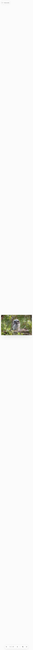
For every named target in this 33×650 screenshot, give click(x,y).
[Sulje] (26, 646)
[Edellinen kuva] (6, 646)
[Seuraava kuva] (17, 646)
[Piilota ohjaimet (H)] (22, 646)
